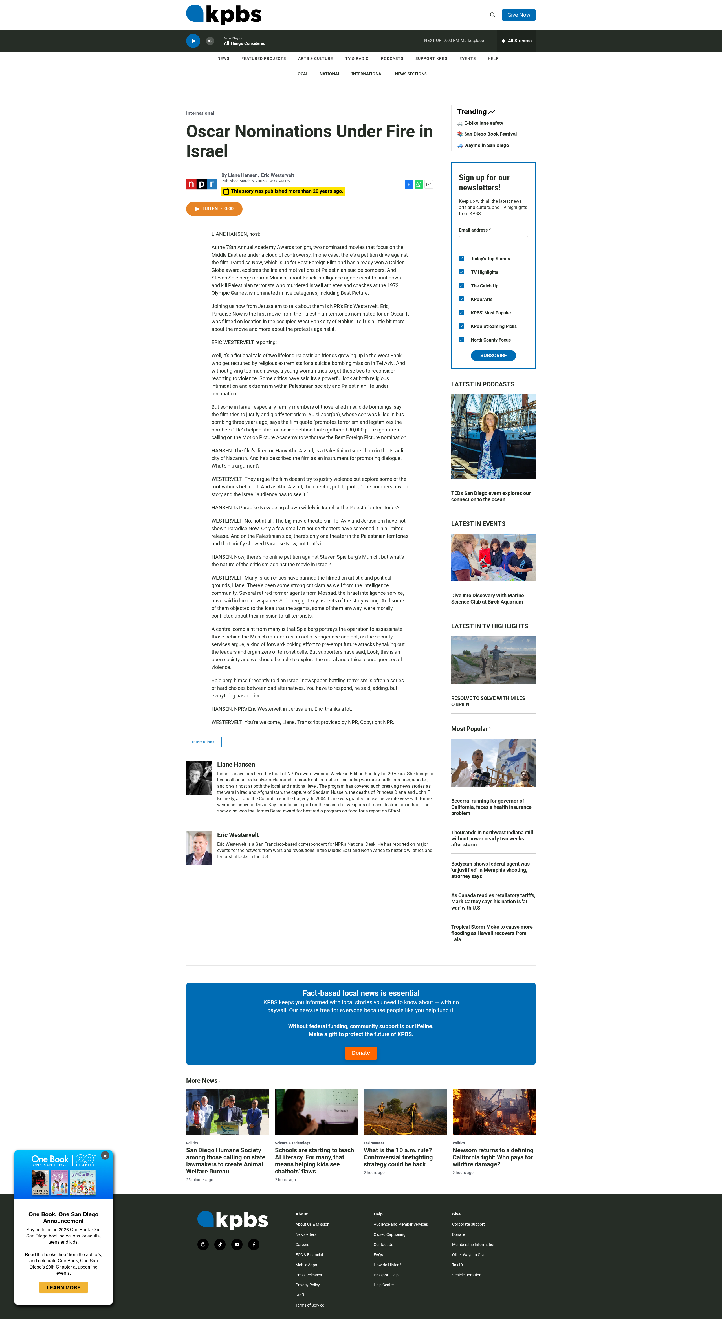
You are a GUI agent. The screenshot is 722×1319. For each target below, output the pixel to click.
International (367, 73)
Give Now (518, 14)
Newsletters (306, 1234)
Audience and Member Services (401, 1224)
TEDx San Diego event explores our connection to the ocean (491, 496)
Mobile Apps (306, 1265)
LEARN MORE (64, 1287)
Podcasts (392, 58)
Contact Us (383, 1244)
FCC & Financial (309, 1254)
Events (467, 58)
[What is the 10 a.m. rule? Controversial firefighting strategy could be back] (405, 1112)
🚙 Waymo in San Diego (483, 145)
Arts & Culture (315, 58)
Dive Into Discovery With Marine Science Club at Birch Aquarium (487, 599)
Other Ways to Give (468, 1254)
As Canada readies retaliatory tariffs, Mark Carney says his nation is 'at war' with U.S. (493, 901)
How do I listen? (387, 1265)
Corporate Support (468, 1224)
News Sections (411, 73)
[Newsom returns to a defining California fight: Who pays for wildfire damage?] (494, 1112)
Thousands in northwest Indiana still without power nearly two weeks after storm (492, 838)
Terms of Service (310, 1305)
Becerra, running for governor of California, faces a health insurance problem (491, 807)
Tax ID (457, 1265)
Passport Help (386, 1275)
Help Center (384, 1285)
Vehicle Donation (466, 1275)
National (330, 73)
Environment (374, 1143)
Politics (192, 1143)
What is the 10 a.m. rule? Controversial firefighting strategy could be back (398, 1157)
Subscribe (493, 355)
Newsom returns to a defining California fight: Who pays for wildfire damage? (493, 1157)
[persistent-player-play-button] (193, 41)
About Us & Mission (312, 1224)
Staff (300, 1295)
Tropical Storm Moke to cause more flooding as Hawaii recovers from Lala (492, 933)
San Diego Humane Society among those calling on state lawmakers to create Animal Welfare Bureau (225, 1161)
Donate (361, 1052)
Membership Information (474, 1244)
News (223, 58)
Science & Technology (292, 1143)
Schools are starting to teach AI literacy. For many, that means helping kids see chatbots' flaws (314, 1161)
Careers (302, 1244)
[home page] (223, 15)
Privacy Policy (308, 1285)
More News (201, 1080)
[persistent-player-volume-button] (210, 41)
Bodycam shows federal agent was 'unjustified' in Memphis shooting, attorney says (490, 870)
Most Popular (469, 728)
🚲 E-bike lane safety (480, 123)
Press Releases (309, 1275)
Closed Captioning (390, 1234)
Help (493, 58)
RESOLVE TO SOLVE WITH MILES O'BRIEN (488, 701)
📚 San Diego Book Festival (487, 134)
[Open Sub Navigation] (233, 58)
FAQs (378, 1254)
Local (301, 73)
